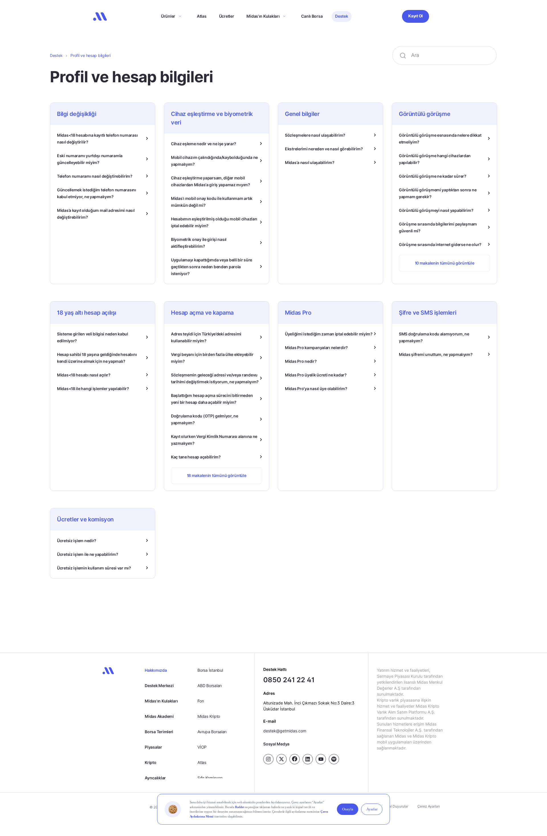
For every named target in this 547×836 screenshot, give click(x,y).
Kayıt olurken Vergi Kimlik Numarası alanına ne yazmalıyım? (214, 440)
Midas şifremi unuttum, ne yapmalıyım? (436, 354)
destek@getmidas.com (284, 730)
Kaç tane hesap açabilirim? (196, 456)
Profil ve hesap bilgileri (90, 55)
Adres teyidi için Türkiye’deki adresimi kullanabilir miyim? (206, 337)
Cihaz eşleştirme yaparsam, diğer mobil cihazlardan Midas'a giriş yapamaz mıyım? (210, 181)
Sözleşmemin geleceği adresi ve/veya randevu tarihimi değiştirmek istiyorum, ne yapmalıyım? (215, 378)
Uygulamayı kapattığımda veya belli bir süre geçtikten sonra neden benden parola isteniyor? (211, 266)
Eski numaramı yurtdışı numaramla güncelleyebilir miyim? (90, 159)
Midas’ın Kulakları (262, 16)
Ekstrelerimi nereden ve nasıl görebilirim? (324, 148)
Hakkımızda (156, 670)
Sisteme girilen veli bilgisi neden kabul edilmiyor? (92, 337)
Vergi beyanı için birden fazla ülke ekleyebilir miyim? (212, 358)
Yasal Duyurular (395, 806)
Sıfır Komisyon (209, 777)
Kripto (150, 762)
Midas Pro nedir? (301, 361)
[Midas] (100, 16)
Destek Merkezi (159, 685)
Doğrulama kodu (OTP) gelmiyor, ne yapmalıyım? (204, 419)
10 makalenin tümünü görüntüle (444, 263)
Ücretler (226, 16)
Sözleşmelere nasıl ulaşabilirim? (315, 135)
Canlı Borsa (312, 16)
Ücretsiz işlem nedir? (76, 540)
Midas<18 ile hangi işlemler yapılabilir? (93, 388)
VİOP (202, 747)
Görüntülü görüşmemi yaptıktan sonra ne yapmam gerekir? (437, 193)
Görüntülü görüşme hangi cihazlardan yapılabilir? (435, 159)
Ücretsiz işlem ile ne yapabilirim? (87, 554)
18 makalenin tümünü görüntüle (216, 475)
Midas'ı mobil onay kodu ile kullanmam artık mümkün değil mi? (211, 202)
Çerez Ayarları (428, 806)
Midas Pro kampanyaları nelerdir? (316, 347)
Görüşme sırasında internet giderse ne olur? (440, 244)
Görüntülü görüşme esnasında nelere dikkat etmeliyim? (440, 138)
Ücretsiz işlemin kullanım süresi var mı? (94, 567)
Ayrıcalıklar (155, 777)
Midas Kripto (208, 716)
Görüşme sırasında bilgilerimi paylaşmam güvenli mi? (438, 227)
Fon (200, 700)
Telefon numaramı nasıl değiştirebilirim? (94, 176)
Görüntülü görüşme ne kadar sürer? (432, 176)
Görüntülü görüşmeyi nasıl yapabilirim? (436, 210)
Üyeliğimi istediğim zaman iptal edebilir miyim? (329, 333)
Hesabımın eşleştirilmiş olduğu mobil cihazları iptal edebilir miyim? (214, 222)
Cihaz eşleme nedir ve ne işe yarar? (203, 143)
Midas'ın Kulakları (161, 700)
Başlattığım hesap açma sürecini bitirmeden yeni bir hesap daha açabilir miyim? (212, 399)
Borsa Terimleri (159, 731)
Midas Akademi (159, 716)
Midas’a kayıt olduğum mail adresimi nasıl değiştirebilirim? (96, 214)
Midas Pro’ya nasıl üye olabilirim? (316, 388)
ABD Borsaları (209, 685)
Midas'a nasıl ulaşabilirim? (309, 162)
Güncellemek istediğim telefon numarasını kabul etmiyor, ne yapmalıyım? (96, 193)
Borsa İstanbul (210, 670)
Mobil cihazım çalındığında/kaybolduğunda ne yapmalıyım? (214, 161)
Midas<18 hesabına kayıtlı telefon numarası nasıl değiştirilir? (97, 138)
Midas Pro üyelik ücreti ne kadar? (316, 374)
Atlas (202, 16)
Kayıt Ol (415, 15)
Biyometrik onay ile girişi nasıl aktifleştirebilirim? (198, 243)
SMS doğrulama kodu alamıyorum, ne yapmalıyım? (434, 337)
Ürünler (168, 16)
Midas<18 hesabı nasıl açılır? (84, 374)
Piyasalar (153, 747)
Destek (341, 16)
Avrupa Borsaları (211, 731)
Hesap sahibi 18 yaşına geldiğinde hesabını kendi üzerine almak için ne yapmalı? (97, 358)
